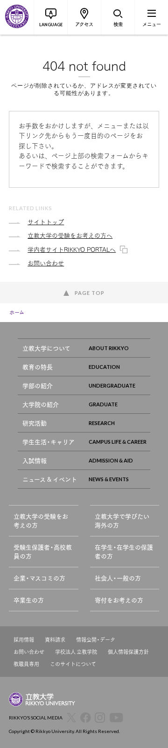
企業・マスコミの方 (39, 577)
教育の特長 (37, 366)
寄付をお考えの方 (119, 599)
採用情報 (24, 640)
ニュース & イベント (49, 479)
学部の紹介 (37, 385)
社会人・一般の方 (118, 577)
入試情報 (34, 460)
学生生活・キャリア (48, 441)
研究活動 (34, 422)
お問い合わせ (29, 652)
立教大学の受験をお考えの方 (41, 521)
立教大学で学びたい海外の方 (122, 521)
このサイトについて (73, 664)
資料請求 (55, 640)
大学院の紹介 (40, 404)
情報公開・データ (95, 640)
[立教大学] (17, 17)
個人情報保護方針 (128, 652)
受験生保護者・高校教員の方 (43, 552)
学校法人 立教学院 (76, 652)
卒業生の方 (29, 599)
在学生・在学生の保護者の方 (124, 552)
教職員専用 (26, 664)
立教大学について (46, 348)
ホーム (16, 312)
